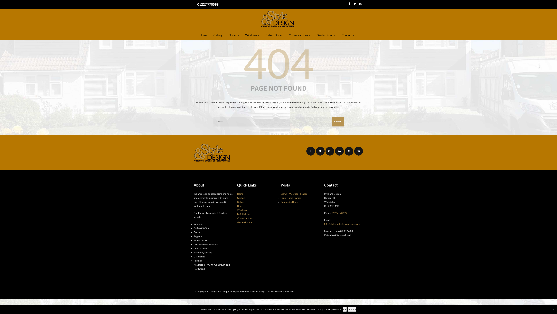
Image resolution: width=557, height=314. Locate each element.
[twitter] (354, 4)
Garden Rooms (326, 35)
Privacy (352, 309)
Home (203, 35)
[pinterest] (349, 151)
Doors (233, 35)
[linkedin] (360, 4)
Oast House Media (275, 291)
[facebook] (349, 4)
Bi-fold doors (243, 214)
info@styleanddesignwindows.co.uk (342, 224)
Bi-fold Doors (274, 35)
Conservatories (298, 35)
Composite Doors (289, 201)
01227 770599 (208, 4)
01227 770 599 (339, 213)
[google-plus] (329, 151)
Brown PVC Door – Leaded (294, 193)
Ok (344, 309)
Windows (251, 35)
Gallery (218, 35)
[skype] (358, 151)
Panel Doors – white (291, 197)
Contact (347, 35)
